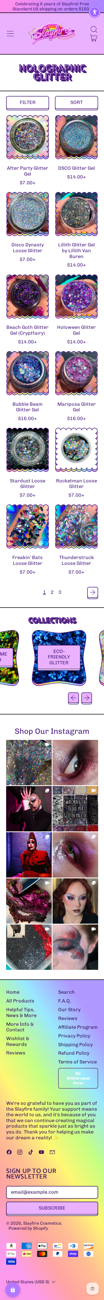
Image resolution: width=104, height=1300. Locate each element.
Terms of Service (77, 1062)
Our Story (69, 1010)
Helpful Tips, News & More (21, 1012)
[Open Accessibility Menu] (95, 12)
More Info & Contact (20, 1027)
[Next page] (92, 592)
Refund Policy (73, 1053)
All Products (20, 1001)
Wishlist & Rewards (17, 1041)
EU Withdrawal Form (78, 1078)
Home (12, 992)
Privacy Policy (74, 1036)
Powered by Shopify (28, 1228)
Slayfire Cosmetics (42, 1223)
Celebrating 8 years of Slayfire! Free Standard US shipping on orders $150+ (52, 6)
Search (66, 992)
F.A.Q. (64, 1001)
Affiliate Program (78, 1027)
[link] (29, 762)
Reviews (15, 1053)
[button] (94, 29)
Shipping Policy (75, 1045)
